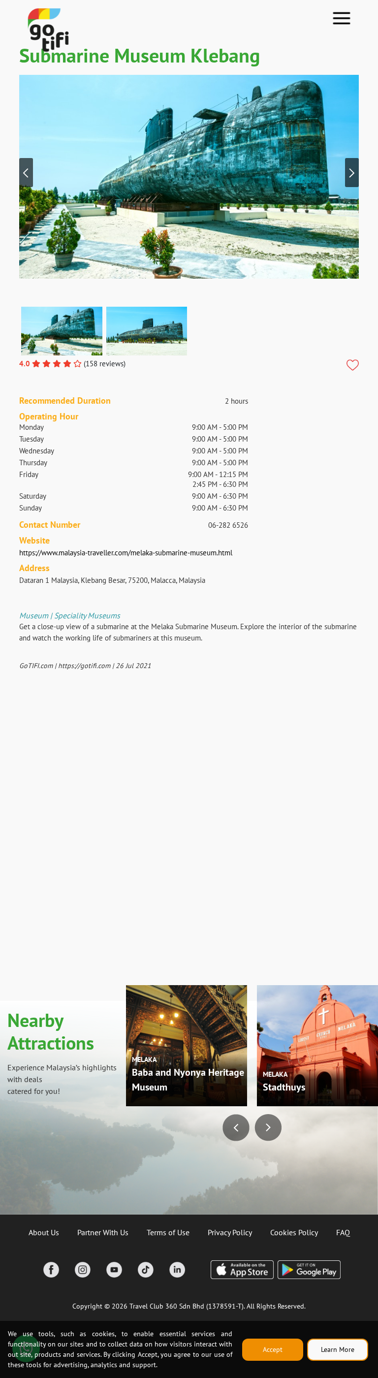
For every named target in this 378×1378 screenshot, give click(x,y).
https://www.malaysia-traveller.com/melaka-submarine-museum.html (125, 552)
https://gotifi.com (84, 665)
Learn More (337, 1349)
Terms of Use (168, 1232)
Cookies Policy (294, 1232)
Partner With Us (102, 1232)
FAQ (343, 1232)
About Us (44, 1232)
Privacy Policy (230, 1232)
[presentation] (26, 172)
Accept (273, 1349)
